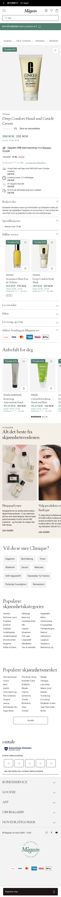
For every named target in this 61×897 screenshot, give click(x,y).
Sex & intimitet (28, 647)
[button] (46, 11)
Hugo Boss (8, 711)
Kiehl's (6, 688)
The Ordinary (9, 696)
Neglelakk (45, 614)
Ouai (24, 707)
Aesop (6, 703)
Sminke (6, 614)
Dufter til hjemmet (11, 647)
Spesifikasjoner (11, 221)
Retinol (44, 632)
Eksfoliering (27, 559)
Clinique (6, 114)
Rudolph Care (28, 681)
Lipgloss (45, 640)
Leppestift (26, 640)
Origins (6, 699)
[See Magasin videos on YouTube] (56, 832)
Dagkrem (10, 559)
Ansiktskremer (29, 621)
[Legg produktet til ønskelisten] (55, 50)
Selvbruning (46, 621)
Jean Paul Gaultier (49, 707)
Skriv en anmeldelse (30, 129)
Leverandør (9, 305)
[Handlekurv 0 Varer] (57, 10)
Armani (25, 711)
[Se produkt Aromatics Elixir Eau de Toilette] (17, 255)
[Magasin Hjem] (30, 11)
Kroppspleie (46, 625)
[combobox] (30, 18)
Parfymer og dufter (12, 617)
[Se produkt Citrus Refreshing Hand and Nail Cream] (43, 375)
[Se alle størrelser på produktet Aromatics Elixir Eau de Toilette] (9, 295)
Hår (23, 625)
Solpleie (7, 629)
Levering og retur (12, 322)
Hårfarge (26, 614)
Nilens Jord (46, 688)
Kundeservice (14, 782)
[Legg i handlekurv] (25, 268)
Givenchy (26, 696)
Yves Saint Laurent (11, 692)
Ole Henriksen (10, 677)
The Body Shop (29, 677)
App (5, 802)
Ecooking (45, 699)
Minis (43, 617)
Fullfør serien (10, 234)
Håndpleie (26, 644)
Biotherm (26, 703)
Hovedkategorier (18, 822)
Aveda (25, 699)
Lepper (25, 629)
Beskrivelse (9, 202)
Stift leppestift (13, 576)
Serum (24, 567)
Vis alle (30, 720)
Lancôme (45, 684)
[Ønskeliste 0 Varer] (51, 10)
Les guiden (7, 530)
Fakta (5, 313)
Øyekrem (10, 567)
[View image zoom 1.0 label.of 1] (30, 77)
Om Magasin (13, 812)
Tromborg (45, 696)
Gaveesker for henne (38, 576)
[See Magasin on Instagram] (46, 832)
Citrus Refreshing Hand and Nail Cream (40, 402)
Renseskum (39, 584)
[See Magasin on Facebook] (51, 832)
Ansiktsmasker (10, 636)
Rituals (44, 677)
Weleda (34, 395)
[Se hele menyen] (4, 10)
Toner (43, 559)
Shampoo (45, 644)
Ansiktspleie (9, 632)
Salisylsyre (46, 636)
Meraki (44, 692)
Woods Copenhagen (13, 395)
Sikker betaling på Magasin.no (20, 330)
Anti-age (26, 636)
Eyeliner (7, 625)
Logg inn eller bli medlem (35, 163)
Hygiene (7, 644)
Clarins (25, 692)
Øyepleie (26, 632)
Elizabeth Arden (48, 703)
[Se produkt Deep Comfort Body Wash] (43, 255)
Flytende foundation (15, 584)
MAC (5, 684)
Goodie (9, 792)
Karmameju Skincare (13, 707)
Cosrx (6, 681)
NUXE (43, 711)
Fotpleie (7, 621)
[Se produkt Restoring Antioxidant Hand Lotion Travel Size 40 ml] (15, 375)
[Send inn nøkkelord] (6, 18)
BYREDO (26, 684)
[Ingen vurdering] (8, 128)
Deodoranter (9, 640)
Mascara (39, 567)
